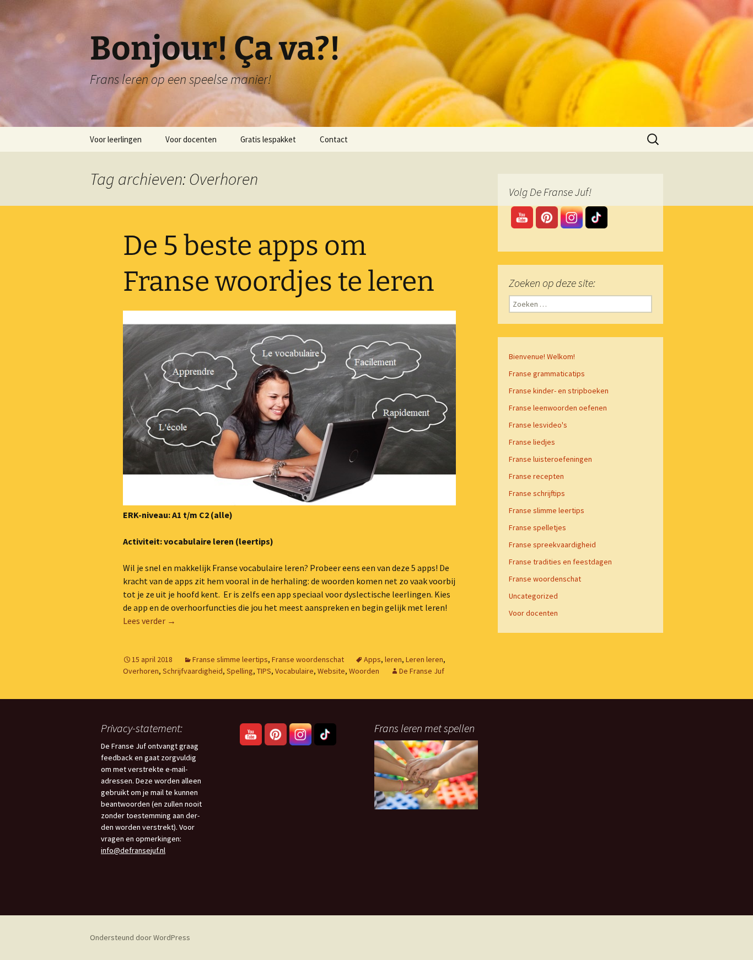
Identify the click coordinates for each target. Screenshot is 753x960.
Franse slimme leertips (230, 659)
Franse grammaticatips (547, 373)
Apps (372, 659)
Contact (334, 139)
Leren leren (424, 659)
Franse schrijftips (537, 493)
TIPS (264, 671)
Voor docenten (191, 139)
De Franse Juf (421, 671)
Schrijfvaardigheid (193, 671)
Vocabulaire (294, 671)
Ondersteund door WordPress (140, 937)
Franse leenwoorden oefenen (558, 408)
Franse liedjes (532, 442)
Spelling (240, 671)
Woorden (364, 671)
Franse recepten (536, 476)
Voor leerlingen (116, 139)
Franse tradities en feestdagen (560, 562)
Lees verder (149, 620)
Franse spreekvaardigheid (552, 545)
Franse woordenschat (308, 659)
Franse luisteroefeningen (550, 459)
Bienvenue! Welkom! (542, 356)
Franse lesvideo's (538, 425)
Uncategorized (533, 596)
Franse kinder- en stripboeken (559, 391)
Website (331, 671)
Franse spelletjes (537, 527)
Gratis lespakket (268, 139)
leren (393, 659)
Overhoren (141, 671)
